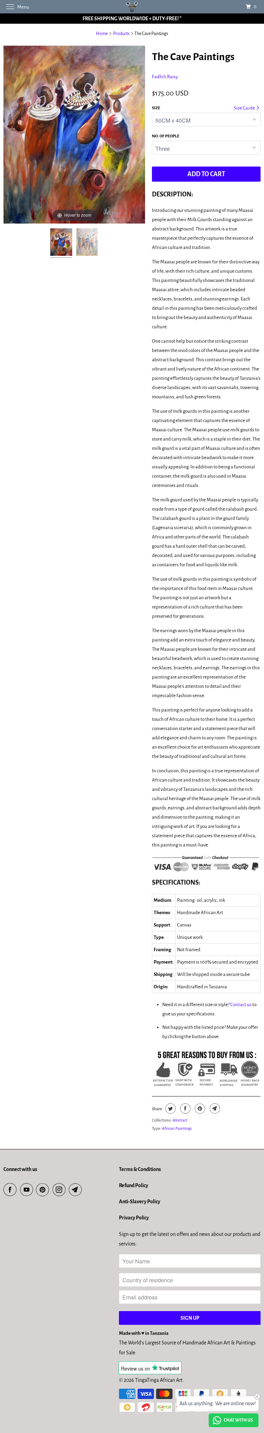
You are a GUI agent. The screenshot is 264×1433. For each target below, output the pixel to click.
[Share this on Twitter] (170, 1108)
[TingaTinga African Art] (132, 6)
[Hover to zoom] (74, 134)
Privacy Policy (134, 1217)
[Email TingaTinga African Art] (77, 1189)
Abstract (180, 1120)
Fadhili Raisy (165, 76)
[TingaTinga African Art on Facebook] (11, 1189)
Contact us (241, 1004)
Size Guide (245, 108)
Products (121, 33)
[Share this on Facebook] (184, 1108)
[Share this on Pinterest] (199, 1108)
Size (156, 108)
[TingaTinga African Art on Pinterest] (44, 1189)
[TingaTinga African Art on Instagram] (60, 1189)
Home (102, 33)
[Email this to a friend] (214, 1108)
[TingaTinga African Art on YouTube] (28, 1189)
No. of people (165, 136)
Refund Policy (133, 1185)
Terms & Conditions (140, 1169)
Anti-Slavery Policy (139, 1201)
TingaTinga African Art (159, 1380)
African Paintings (177, 1128)
